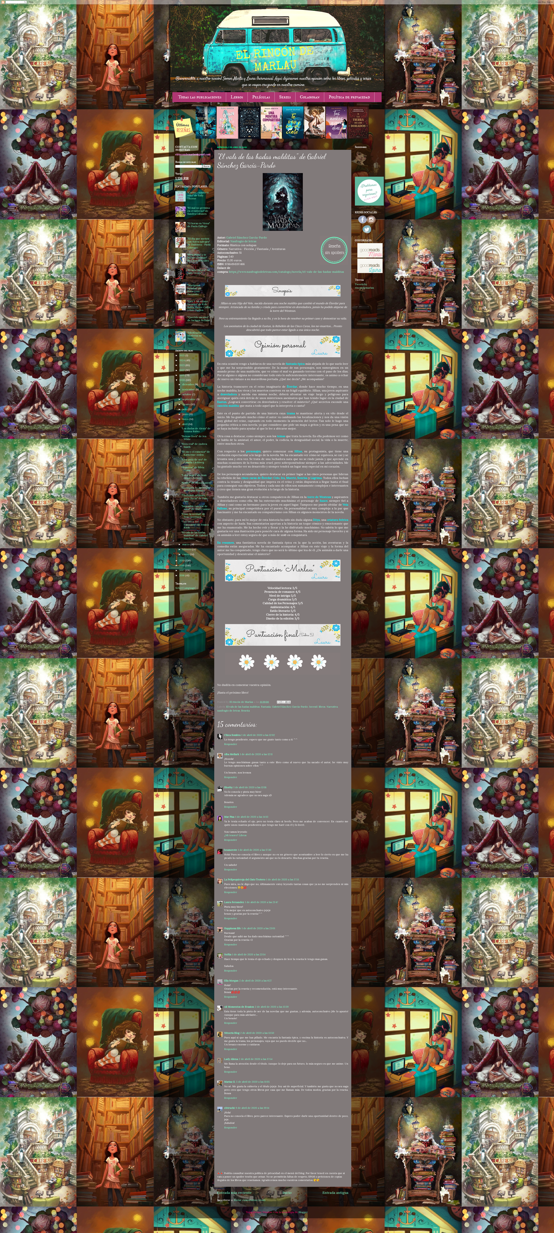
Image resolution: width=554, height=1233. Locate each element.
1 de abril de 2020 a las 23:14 (248, 954)
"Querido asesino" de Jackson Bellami (198, 319)
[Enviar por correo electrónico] (278, 702)
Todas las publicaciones (199, 97)
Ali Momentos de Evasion (239, 1006)
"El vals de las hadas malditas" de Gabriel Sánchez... (194, 535)
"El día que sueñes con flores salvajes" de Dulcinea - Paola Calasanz (198, 243)
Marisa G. (229, 1081)
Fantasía (266, 706)
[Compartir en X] (283, 702)
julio (185, 409)
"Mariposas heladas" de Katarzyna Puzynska (194, 290)
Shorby (228, 787)
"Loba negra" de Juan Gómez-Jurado (194, 477)
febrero (187, 549)
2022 (182, 370)
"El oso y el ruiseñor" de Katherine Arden (195, 453)
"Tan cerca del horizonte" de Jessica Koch (195, 524)
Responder (230, 744)
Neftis (227, 954)
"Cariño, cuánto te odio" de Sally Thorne (198, 195)
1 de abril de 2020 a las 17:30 (254, 849)
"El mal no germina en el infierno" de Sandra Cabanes (198, 210)
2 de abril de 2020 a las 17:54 (255, 1059)
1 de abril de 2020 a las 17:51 (282, 879)
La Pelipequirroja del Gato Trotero (244, 879)
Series (285, 97)
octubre (187, 394)
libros (322, 706)
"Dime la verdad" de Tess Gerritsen (193, 515)
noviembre (189, 389)
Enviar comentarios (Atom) (249, 1200)
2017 (182, 570)
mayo (185, 419)
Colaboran (310, 97)
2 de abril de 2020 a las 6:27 (255, 980)
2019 (182, 560)
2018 (182, 565)
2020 (182, 380)
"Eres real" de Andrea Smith (194, 445)
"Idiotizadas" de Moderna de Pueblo (196, 335)
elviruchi (229, 1107)
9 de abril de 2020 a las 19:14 (252, 1107)
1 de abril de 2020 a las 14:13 (251, 816)
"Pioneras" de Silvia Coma (192, 469)
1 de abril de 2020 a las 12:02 (258, 735)
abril (185, 424)
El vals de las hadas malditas (243, 706)
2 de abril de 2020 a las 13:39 (272, 1006)
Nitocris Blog (231, 1033)
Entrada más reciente (234, 1192)
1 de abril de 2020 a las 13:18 (249, 787)
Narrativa (332, 706)
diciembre (188, 384)
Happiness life (232, 928)
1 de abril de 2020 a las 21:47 (261, 902)
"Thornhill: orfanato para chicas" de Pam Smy (194, 498)
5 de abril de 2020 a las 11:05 (253, 1081)
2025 (182, 355)
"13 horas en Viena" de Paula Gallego (198, 225)
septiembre (189, 399)
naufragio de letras (228, 710)
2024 (182, 360)
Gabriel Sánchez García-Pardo (246, 237)
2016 (182, 575)
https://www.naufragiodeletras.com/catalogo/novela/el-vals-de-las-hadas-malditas (286, 271)
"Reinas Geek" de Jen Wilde (193, 438)
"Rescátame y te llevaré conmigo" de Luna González (198, 257)
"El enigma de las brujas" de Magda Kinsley (196, 489)
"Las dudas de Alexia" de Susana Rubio (195, 430)
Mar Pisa (229, 816)
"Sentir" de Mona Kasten (196, 482)
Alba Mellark (231, 754)
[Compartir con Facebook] (286, 702)
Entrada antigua (335, 1192)
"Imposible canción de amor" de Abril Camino (195, 508)
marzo (186, 544)
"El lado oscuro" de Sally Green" (198, 271)
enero (186, 554)
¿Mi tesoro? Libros (235, 835)
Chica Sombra (232, 735)
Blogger (303, 1212)
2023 (182, 365)
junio (185, 414)
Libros (237, 97)
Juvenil (313, 706)
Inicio (287, 1192)
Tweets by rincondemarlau (364, 286)
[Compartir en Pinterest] (289, 702)
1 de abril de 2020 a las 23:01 (258, 928)
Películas (261, 97)
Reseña (245, 710)
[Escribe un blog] (281, 702)
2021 (182, 375)
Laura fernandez (234, 902)
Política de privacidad (349, 97)
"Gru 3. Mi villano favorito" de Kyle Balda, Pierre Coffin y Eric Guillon (198, 306)
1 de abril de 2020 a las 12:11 (256, 754)
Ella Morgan (231, 980)
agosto (186, 404)
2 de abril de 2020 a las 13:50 (257, 1033)
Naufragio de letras (243, 241)
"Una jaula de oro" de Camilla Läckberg (194, 461)
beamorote (230, 849)
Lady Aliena (231, 1059)
